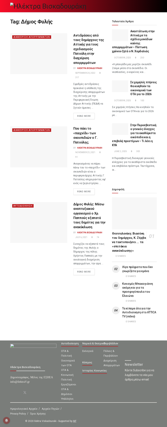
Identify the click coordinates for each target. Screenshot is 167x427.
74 (97, 237)
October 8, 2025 (122, 58)
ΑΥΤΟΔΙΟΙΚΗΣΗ (22, 206)
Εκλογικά (87, 350)
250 (142, 58)
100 (142, 100)
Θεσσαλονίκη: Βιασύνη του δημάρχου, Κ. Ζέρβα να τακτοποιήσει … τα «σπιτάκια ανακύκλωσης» (129, 242)
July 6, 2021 (81, 237)
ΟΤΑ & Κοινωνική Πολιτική (67, 374)
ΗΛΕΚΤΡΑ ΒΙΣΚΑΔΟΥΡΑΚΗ (89, 68)
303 (138, 151)
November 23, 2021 (85, 152)
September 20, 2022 (85, 73)
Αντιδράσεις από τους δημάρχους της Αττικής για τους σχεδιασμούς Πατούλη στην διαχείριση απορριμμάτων (88, 49)
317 (77, 77)
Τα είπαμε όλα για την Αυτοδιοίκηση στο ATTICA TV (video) (139, 312)
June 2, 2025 (120, 151)
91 (76, 157)
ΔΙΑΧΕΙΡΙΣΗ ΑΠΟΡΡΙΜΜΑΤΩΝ (31, 37)
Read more (84, 116)
